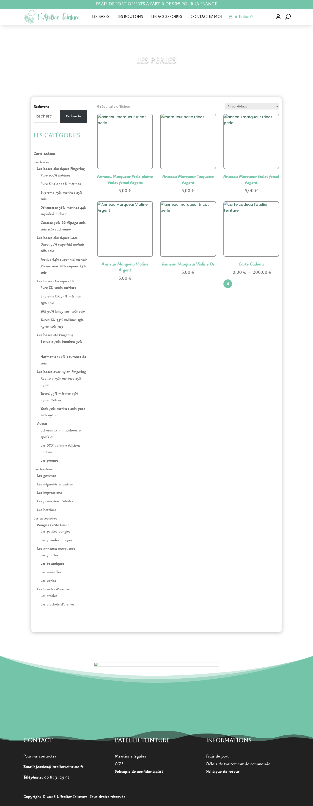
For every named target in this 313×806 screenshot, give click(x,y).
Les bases (100, 16)
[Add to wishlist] (146, 140)
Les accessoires (166, 16)
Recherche (41, 106)
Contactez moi (206, 16)
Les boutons (130, 16)
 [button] (146, 153)
